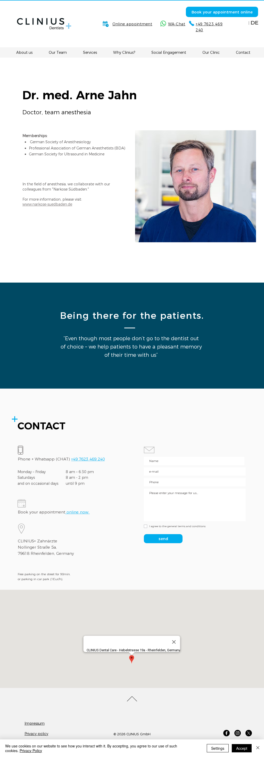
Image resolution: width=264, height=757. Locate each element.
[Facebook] (226, 733)
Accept (241, 748)
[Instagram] (237, 733)
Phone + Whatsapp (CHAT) (61, 459)
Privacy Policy (31, 750)
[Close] (258, 748)
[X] (248, 733)
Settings (217, 748)
